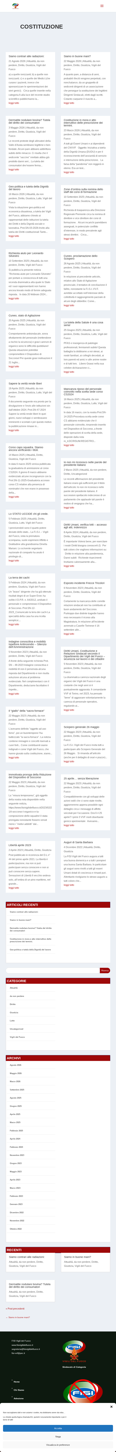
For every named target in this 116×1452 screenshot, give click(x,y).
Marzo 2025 (15, 1122)
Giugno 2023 (16, 1163)
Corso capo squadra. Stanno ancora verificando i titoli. (26, 449)
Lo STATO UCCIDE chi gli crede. (28, 513)
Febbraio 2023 (16, 1196)
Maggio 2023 (16, 1171)
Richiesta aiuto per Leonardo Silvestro (26, 254)
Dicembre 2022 (17, 1212)
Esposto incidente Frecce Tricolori (84, 583)
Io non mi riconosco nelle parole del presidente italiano (85, 463)
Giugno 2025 (16, 1106)
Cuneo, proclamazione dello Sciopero (80, 257)
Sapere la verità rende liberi (25, 383)
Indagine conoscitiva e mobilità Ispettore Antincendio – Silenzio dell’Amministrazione (28, 644)
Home (17, 1382)
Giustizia (30, 65)
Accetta (58, 1428)
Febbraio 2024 (16, 1147)
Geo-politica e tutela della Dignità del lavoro (28, 188)
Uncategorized (79, 474)
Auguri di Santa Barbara (78, 842)
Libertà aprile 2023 (20, 845)
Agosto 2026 (15, 1065)
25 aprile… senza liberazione (81, 778)
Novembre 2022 (17, 1221)
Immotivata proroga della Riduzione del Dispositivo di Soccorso (30, 776)
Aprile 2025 (15, 1114)
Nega (58, 1436)
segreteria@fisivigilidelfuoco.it (26, 1349)
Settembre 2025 (17, 1090)
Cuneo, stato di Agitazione (24, 315)
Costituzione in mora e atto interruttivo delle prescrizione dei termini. (83, 123)
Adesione (19, 1398)
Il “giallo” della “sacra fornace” (26, 710)
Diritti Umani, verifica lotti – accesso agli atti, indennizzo (85, 526)
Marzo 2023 (15, 1188)
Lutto (39, 198)
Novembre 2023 (17, 1155)
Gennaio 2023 (16, 1204)
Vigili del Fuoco (34, 265)
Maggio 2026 (16, 1073)
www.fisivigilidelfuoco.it (22, 1345)
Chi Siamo (19, 1390)
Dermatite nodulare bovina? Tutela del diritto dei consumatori (29, 121)
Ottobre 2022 (16, 1229)
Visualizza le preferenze (58, 1445)
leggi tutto (14, 103)
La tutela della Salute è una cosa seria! (83, 324)
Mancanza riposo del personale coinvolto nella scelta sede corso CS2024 (83, 391)
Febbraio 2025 (16, 1131)
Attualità (31, 61)
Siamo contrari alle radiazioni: (26, 56)
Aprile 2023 (15, 1180)
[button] (111, 1406)
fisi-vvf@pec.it (18, 1353)
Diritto (21, 65)
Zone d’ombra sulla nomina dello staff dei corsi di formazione (83, 190)
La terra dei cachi (19, 577)
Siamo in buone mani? (77, 56)
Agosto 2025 (15, 1098)
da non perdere (98, 470)
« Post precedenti (15, 1308)
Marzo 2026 (15, 1081)
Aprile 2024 (15, 1139)
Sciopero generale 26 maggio (81, 727)
